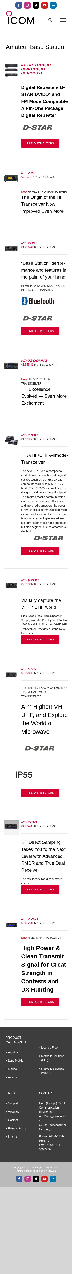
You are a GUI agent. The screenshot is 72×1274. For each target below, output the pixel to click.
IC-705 (28, 242)
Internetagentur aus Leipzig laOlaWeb (36, 1171)
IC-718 (28, 172)
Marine (12, 1068)
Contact (13, 1119)
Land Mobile (15, 1060)
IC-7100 (29, 434)
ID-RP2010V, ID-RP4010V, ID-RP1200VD (37, 68)
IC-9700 (30, 580)
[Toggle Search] (50, 20)
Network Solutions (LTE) (52, 1058)
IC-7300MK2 (34, 360)
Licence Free (49, 1047)
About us (13, 1111)
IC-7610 (29, 821)
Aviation (13, 1077)
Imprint (12, 1136)
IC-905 (28, 668)
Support (13, 1103)
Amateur (13, 1052)
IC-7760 (29, 918)
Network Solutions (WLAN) (52, 1071)
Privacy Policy (17, 1128)
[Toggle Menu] (63, 20)
